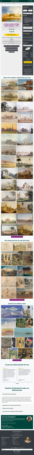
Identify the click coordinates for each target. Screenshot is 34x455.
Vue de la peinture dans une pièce (12, 50)
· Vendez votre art (14, 439)
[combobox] (28, 13)
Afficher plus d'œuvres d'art (17, 360)
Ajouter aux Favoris (16, 46)
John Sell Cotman (13, 3)
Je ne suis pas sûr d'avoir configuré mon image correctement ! (12, 411)
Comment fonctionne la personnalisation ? (9, 394)
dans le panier (28, 62)
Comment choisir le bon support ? (7, 408)
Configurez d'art (12, 34)
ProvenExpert (24, 379)
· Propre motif (14, 438)
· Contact (3, 438)
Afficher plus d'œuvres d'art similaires (17, 236)
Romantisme (8, 3)
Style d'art (5, 3)
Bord (23, 12)
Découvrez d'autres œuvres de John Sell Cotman (17, 299)
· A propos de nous (4, 445)
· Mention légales (4, 439)
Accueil (2, 3)
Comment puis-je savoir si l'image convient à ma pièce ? (11, 405)
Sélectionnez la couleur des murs (12, 48)
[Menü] (1, 1)
